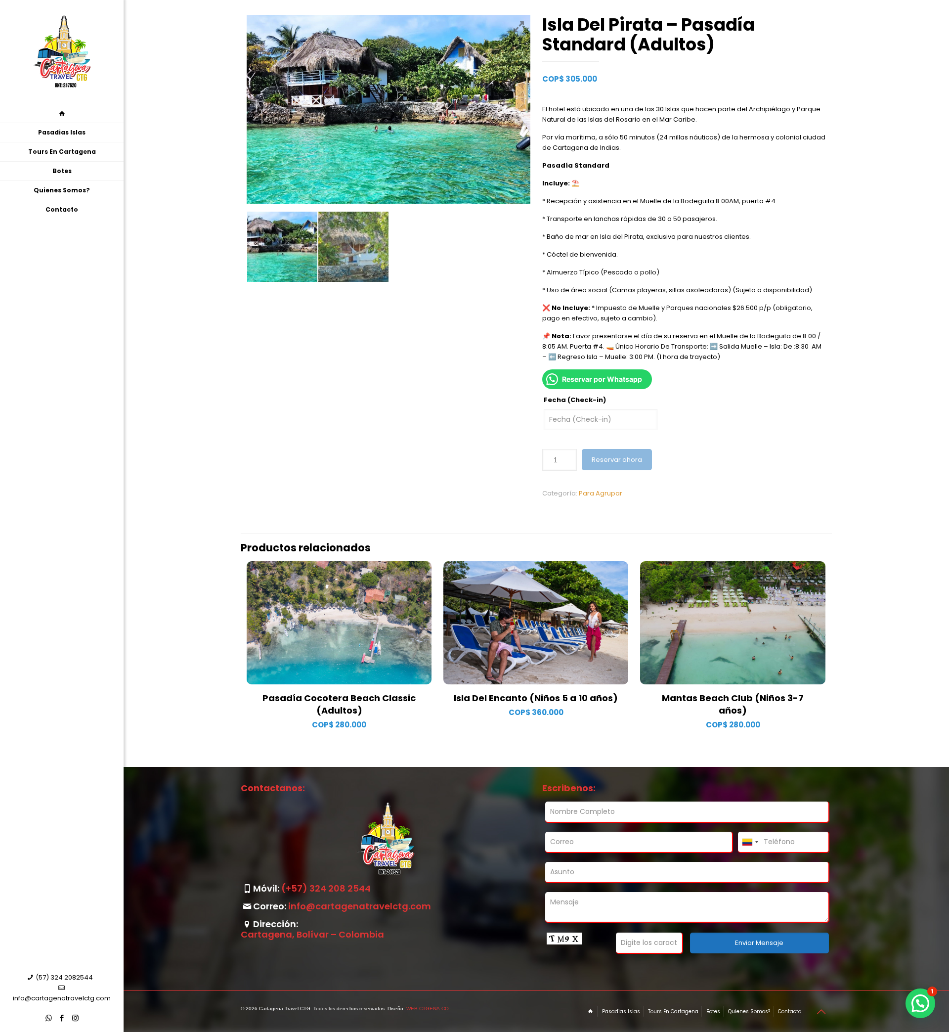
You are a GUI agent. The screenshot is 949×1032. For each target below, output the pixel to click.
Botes (713, 1011)
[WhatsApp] (48, 1018)
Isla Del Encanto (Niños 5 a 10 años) (536, 698)
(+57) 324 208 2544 (326, 888)
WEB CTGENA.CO (427, 1008)
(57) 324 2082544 (64, 977)
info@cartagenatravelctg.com (62, 998)
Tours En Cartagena (673, 1011)
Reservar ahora (617, 459)
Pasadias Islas (621, 1011)
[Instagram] (75, 1018)
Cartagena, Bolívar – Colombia (312, 934)
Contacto (789, 1011)
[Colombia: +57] (749, 842)
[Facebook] (62, 1018)
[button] (920, 1003)
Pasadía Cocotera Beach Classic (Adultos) (339, 704)
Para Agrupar (600, 493)
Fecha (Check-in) (575, 399)
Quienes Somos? (749, 1011)
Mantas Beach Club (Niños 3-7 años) (733, 704)
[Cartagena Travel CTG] (62, 51)
